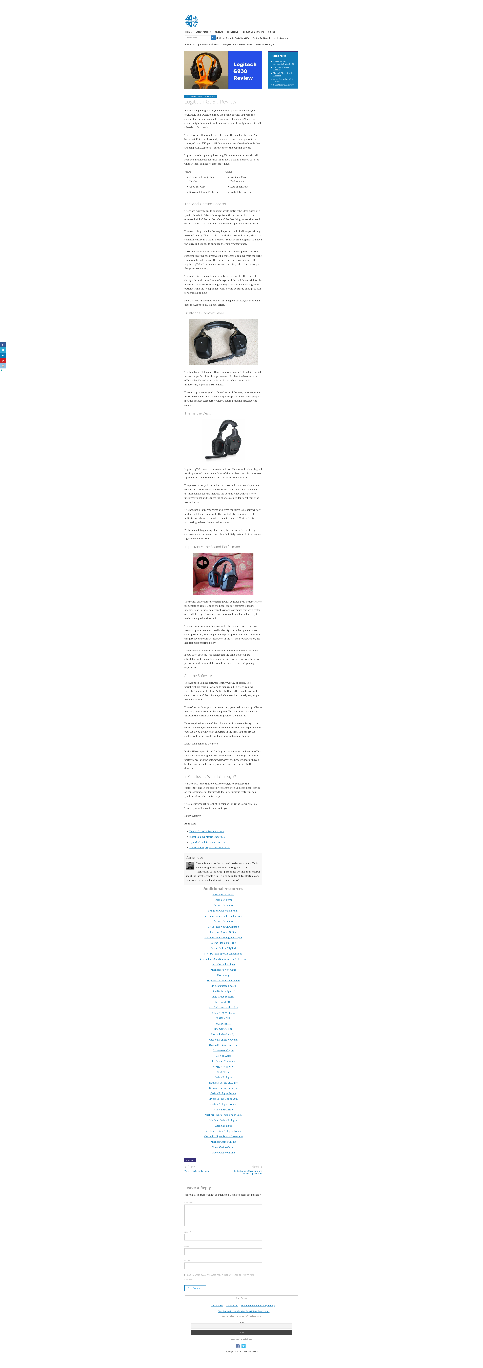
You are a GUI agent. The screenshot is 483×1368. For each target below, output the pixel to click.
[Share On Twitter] (3, 350)
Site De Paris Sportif (223, 991)
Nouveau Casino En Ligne (223, 1082)
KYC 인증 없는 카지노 (223, 1012)
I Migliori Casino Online (223, 932)
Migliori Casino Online (223, 1141)
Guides (271, 31)
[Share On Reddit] (3, 365)
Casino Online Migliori (223, 948)
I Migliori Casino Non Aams (223, 910)
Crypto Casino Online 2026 (223, 1098)
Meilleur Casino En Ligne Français (223, 937)
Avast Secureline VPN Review (283, 80)
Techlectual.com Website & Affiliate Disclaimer (244, 1311)
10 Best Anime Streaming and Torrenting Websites (248, 1170)
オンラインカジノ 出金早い (223, 1007)
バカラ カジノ (223, 1023)
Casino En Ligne (223, 899)
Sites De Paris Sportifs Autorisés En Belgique (223, 959)
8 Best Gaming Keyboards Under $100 (209, 847)
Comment (189, 1202)
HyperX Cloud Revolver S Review (207, 842)
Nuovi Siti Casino (223, 1109)
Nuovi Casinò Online (223, 1147)
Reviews (218, 31)
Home (188, 31)
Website (188, 1260)
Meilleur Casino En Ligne (223, 1120)
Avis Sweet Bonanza (223, 996)
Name (187, 1232)
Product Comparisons (253, 31)
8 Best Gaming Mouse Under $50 (207, 836)
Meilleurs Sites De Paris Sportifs (232, 38)
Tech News (232, 31)
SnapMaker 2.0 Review (283, 84)
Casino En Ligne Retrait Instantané (270, 38)
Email (187, 1246)
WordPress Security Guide (196, 1168)
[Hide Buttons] (1, 370)
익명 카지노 (223, 1071)
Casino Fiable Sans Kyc (223, 1034)
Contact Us (217, 1305)
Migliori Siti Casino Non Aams (223, 980)
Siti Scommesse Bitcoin (223, 985)
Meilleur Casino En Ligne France (223, 1131)
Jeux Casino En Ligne (223, 964)
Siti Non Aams (223, 1055)
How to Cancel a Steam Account (206, 831)
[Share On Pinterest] (3, 360)
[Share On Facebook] (3, 344)
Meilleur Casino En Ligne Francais (223, 916)
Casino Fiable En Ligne (223, 942)
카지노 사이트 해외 (223, 1066)
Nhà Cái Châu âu (223, 1028)
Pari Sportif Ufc (223, 1002)
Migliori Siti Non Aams (223, 969)
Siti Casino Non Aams (223, 1061)
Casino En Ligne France (223, 1093)
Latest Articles (203, 31)
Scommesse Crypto (223, 1050)
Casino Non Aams (223, 905)
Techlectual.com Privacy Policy (258, 1305)
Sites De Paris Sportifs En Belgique (223, 953)
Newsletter (232, 1305)
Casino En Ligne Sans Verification (202, 44)
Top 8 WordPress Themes (281, 68)
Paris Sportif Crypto (266, 44)
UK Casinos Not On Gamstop (223, 926)
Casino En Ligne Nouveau (223, 1039)
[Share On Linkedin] (3, 355)
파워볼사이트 (223, 1018)
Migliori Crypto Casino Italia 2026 (223, 1114)
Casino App (223, 975)
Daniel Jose (210, 96)
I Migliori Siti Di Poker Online (237, 44)
